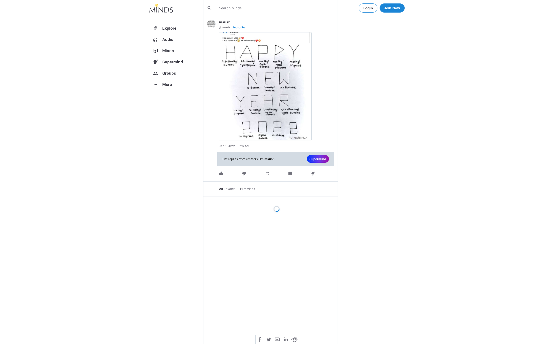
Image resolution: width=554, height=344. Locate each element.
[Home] (161, 8)
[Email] (277, 339)
